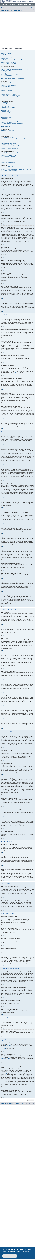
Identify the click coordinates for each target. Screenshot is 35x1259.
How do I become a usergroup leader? (9, 122)
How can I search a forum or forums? (8, 143)
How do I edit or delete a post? (7, 83)
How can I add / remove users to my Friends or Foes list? (13, 138)
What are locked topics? (6, 111)
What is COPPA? (4, 54)
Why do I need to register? (6, 53)
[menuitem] (4, 8)
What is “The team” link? (6, 126)
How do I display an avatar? (6, 75)
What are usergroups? (5, 119)
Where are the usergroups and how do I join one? (11, 121)
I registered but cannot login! (6, 57)
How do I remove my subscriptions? (8, 156)
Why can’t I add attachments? (7, 91)
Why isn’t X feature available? (7, 168)
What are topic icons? (5, 112)
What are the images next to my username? (10, 74)
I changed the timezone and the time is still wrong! (11, 71)
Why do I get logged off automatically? (8, 62)
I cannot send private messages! (7, 130)
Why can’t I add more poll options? (8, 87)
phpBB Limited (8, 1045)
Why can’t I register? (5, 55)
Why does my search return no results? (9, 144)
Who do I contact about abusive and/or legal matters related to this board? (16, 169)
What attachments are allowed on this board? (10, 161)
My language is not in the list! (7, 73)
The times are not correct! (6, 70)
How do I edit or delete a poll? (7, 89)
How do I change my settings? (7, 67)
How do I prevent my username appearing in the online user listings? (15, 69)
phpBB (17, 372)
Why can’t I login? (4, 58)
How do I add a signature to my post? (8, 85)
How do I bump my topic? (6, 98)
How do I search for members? (7, 147)
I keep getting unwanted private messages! (10, 131)
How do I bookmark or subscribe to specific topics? (11, 154)
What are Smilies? (4, 105)
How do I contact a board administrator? (9, 170)
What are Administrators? (6, 117)
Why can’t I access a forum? (7, 90)
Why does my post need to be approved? (9, 96)
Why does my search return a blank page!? (10, 145)
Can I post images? (5, 106)
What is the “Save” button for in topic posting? (10, 95)
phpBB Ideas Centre (5, 1058)
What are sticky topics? (6, 110)
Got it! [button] (9, 1256)
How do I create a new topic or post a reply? (10, 82)
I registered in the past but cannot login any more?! (11, 59)
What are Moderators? (5, 118)
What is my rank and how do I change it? (9, 76)
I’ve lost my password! (5, 60)
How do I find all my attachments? (8, 162)
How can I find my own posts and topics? (9, 148)
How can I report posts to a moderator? (9, 94)
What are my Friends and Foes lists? (8, 137)
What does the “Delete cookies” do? (8, 63)
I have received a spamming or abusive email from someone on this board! (16, 133)
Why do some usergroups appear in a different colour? (12, 123)
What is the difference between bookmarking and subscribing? (13, 152)
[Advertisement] (17, 30)
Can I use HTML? (4, 103)
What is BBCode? (4, 102)
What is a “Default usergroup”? (7, 124)
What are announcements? (6, 108)
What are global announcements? (8, 107)
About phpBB (4, 1048)
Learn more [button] (25, 1251)
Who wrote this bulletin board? (7, 166)
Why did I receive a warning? (7, 92)
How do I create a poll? (5, 86)
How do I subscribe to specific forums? (9, 155)
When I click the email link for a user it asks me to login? (12, 78)
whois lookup (4, 1073)
